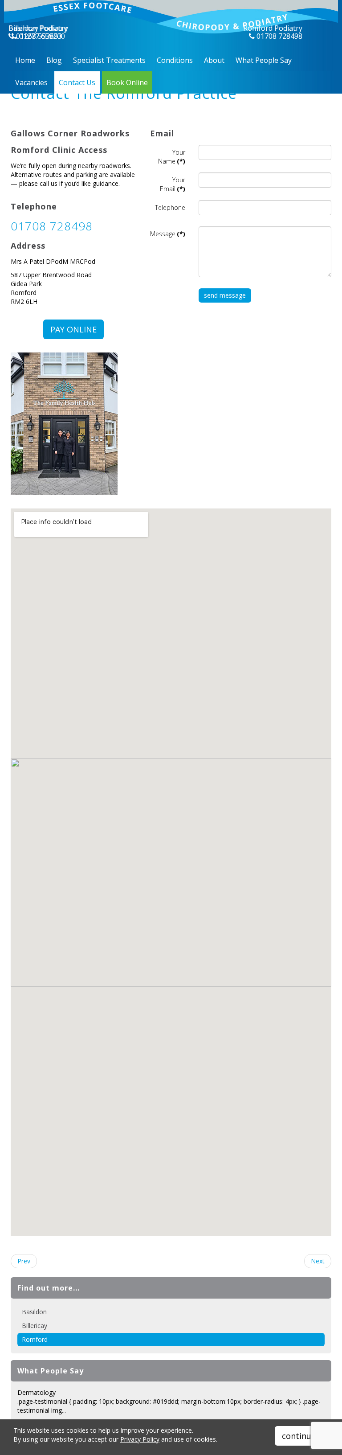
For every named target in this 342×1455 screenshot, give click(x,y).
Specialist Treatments (109, 60)
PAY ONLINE (73, 329)
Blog (54, 60)
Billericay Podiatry (38, 28)
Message (167, 234)
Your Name (171, 156)
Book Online (127, 82)
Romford (35, 1339)
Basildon (34, 1311)
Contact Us (77, 82)
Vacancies (31, 82)
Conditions (175, 60)
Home (25, 60)
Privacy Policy (139, 1439)
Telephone (170, 207)
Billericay (34, 1325)
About (214, 60)
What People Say (264, 60)
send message (225, 295)
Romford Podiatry (272, 28)
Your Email (172, 184)
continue (299, 1435)
